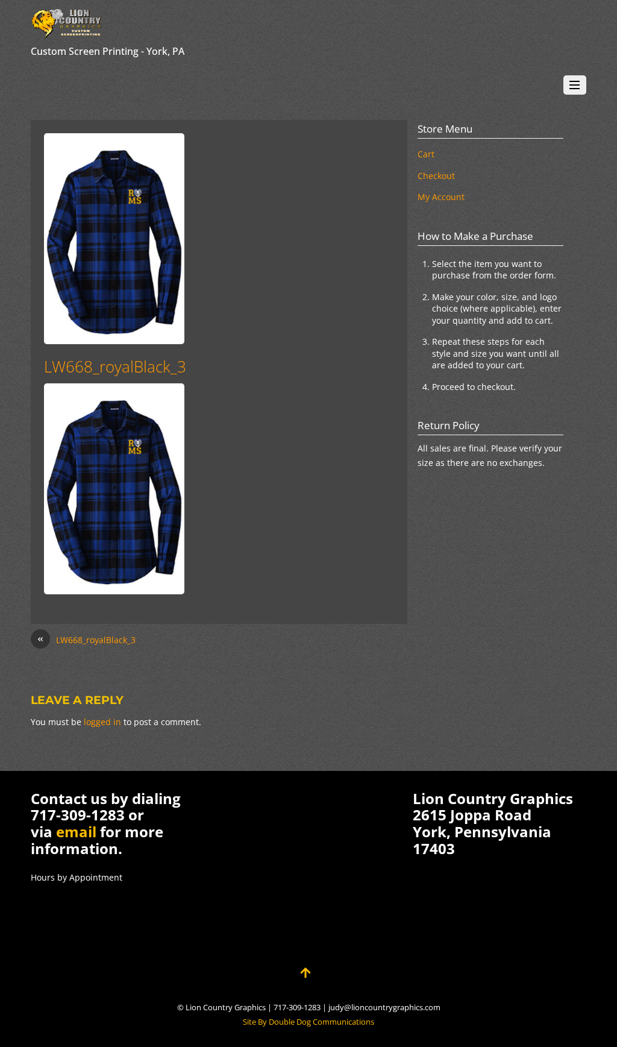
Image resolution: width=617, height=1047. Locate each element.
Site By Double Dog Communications (308, 1022)
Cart (426, 154)
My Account (441, 197)
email (76, 831)
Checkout (436, 175)
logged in (102, 722)
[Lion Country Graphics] (67, 32)
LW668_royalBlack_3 (115, 366)
